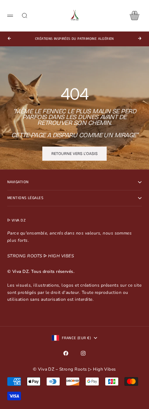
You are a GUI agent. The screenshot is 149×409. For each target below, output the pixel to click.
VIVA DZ (19, 220)
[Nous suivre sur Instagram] (83, 353)
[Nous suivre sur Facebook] (66, 353)
